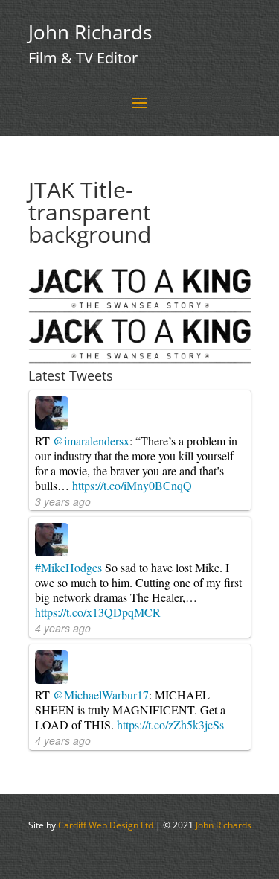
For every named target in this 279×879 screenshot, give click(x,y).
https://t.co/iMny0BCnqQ (132, 485)
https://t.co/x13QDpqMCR (98, 612)
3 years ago (63, 501)
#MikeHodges (68, 567)
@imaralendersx (91, 440)
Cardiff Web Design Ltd (105, 825)
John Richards (223, 825)
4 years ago (63, 628)
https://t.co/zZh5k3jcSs (170, 724)
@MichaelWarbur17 (101, 694)
